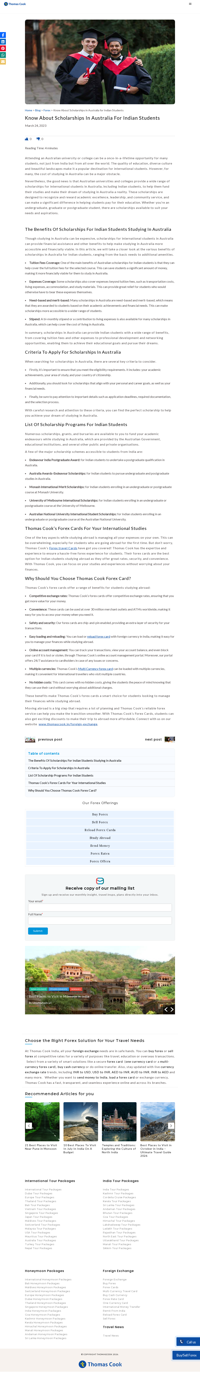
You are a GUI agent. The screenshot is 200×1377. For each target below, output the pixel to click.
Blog (38, 110)
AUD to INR (140, 1072)
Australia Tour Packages (40, 1240)
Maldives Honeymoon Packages (45, 1287)
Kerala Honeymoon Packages (44, 1322)
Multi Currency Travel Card (120, 1291)
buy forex (155, 1051)
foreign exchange (86, 1051)
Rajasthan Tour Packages (119, 1232)
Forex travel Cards (63, 548)
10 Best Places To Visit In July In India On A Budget (79, 1148)
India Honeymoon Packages (43, 1310)
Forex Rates (100, 853)
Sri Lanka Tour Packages (118, 1205)
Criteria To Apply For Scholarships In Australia (58, 768)
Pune (73, 989)
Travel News (111, 1335)
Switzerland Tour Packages (42, 1224)
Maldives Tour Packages (40, 1220)
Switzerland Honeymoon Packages (47, 1291)
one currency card (139, 1061)
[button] (3, 35)
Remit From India (114, 1310)
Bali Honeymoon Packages (42, 1283)
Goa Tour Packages (115, 1216)
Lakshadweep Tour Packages (121, 1224)
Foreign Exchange (115, 1279)
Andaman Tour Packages (119, 1209)
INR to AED (160, 1072)
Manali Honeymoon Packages (44, 1330)
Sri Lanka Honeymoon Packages (45, 1338)
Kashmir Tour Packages (118, 1193)
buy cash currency (71, 1067)
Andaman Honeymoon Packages (46, 1334)
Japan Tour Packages (38, 1216)
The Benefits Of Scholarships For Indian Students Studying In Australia (74, 760)
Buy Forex (100, 814)
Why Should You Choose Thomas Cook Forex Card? (62, 790)
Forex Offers (100, 861)
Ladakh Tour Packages (117, 1228)
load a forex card (122, 1077)
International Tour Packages (43, 1189)
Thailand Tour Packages (40, 1201)
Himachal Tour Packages (119, 1220)
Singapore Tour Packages (41, 1213)
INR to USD (82, 1072)
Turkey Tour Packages (39, 1244)
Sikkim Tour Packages (117, 1248)
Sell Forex (100, 822)
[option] (121, 980)
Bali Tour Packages (37, 1205)
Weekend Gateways (90, 989)
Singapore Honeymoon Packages (46, 1306)
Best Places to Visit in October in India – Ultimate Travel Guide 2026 (156, 1150)
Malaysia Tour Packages (40, 1228)
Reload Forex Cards (100, 830)
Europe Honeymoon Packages (44, 1295)
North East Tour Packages (119, 1236)
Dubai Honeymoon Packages (43, 1299)
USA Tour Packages (37, 1232)
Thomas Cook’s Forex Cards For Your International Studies (67, 783)
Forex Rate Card (113, 1299)
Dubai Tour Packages (38, 1193)
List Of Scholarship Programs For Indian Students (60, 775)
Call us (191, 1342)
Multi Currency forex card (95, 669)
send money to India (92, 1077)
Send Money (100, 846)
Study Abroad (100, 838)
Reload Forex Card (115, 1314)
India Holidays (59, 989)
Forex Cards (110, 1287)
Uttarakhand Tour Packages (121, 1240)
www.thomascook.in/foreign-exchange (68, 724)
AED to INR (120, 1072)
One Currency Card (115, 1302)
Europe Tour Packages (39, 1197)
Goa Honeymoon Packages (42, 1314)
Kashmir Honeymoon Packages (45, 1318)
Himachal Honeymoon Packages (46, 1326)
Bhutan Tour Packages (117, 1213)
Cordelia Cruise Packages (119, 1197)
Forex (47, 110)
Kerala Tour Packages (117, 1201)
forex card (115, 1061)
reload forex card (98, 636)
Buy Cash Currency (115, 1295)
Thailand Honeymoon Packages (45, 1302)
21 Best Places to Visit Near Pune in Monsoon (85, 996)
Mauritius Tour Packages (41, 1236)
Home (28, 110)
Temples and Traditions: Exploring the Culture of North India (119, 1148)
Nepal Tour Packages (38, 1248)
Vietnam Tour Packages (40, 1209)
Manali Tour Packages (117, 1244)
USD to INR (101, 1072)
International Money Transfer (121, 1306)
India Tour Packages (116, 1189)
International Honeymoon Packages (48, 1279)
